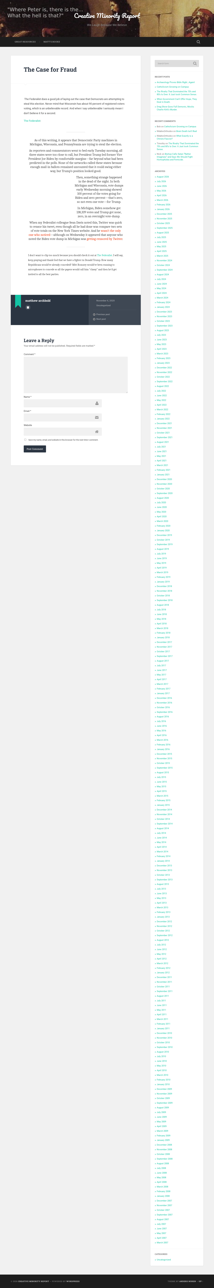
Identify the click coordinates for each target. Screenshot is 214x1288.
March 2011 (162, 1019)
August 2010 (163, 1052)
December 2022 (164, 367)
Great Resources (25, 41)
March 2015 (162, 796)
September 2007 (165, 1214)
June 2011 (162, 1005)
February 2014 (163, 856)
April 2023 (162, 349)
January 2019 (163, 581)
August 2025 (163, 232)
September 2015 (165, 768)
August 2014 (163, 828)
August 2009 (163, 1107)
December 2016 (164, 698)
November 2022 (164, 372)
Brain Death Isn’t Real (186, 131)
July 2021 (161, 446)
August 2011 (163, 996)
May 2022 (161, 400)
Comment (29, 354)
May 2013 (161, 898)
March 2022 (162, 409)
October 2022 (163, 377)
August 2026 (163, 176)
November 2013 (164, 870)
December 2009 (164, 1089)
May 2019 (161, 563)
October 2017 (163, 651)
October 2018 (163, 595)
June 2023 (162, 339)
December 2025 (164, 214)
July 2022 (161, 391)
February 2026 (163, 204)
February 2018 (163, 633)
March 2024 (162, 297)
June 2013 (162, 893)
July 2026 (161, 181)
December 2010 (164, 1033)
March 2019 (162, 572)
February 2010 (163, 1079)
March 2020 (162, 521)
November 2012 (164, 926)
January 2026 (163, 209)
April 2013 (162, 903)
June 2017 (162, 670)
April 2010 (162, 1070)
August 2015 (163, 772)
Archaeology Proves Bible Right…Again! (176, 82)
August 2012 (163, 940)
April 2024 (162, 293)
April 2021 (162, 460)
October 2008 (163, 1154)
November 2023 (164, 316)
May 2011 (161, 1010)
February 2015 (163, 800)
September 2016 (165, 712)
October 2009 (163, 1098)
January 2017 (163, 693)
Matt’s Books (52, 41)
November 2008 (164, 1149)
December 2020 (164, 479)
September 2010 (165, 1047)
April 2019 (162, 567)
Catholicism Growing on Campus (173, 87)
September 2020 (165, 493)
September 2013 (165, 879)
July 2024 (161, 279)
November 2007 (164, 1205)
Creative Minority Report (107, 15)
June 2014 (162, 837)
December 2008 (164, 1145)
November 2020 (164, 484)
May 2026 (161, 190)
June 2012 (162, 949)
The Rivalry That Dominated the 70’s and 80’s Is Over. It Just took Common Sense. (177, 93)
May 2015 (161, 786)
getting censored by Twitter (104, 239)
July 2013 (161, 889)
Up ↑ (201, 1281)
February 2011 (163, 1024)
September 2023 (165, 325)
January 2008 (163, 1196)
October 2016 (163, 707)
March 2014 (162, 851)
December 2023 (164, 311)
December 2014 (164, 809)
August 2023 (163, 330)
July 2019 (161, 553)
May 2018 (161, 619)
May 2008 (161, 1177)
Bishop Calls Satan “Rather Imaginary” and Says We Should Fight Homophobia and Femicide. (175, 157)
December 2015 (164, 754)
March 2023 (162, 353)
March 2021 (162, 465)
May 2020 (161, 512)
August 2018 (163, 605)
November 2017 (164, 647)
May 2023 (161, 344)
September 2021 (165, 437)
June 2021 (162, 451)
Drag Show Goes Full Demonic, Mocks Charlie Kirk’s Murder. (175, 108)
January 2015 (163, 805)
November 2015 (164, 758)
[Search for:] (177, 63)
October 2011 (163, 986)
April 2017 (162, 679)
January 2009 (163, 1140)
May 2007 (161, 1233)
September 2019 (165, 544)
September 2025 (165, 228)
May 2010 (161, 1065)
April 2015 (162, 791)
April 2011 (162, 1014)
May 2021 (161, 456)
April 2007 (162, 1238)
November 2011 (164, 982)
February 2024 (163, 302)
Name (27, 397)
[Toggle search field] (198, 42)
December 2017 (164, 642)
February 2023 (163, 358)
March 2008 (162, 1186)
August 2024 (163, 274)
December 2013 (164, 865)
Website (28, 425)
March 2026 (162, 200)
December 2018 (164, 586)
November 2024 (164, 260)
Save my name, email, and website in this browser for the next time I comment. (63, 440)
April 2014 (162, 847)
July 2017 (161, 665)
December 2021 (164, 423)
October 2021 (163, 432)
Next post (101, 319)
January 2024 (163, 307)
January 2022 (163, 418)
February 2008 (163, 1191)
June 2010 (162, 1061)
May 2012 (161, 954)
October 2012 (163, 930)
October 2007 (163, 1210)
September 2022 (165, 381)
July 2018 (161, 609)
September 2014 (165, 823)
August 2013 (163, 884)
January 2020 (163, 530)
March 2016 (162, 740)
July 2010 (161, 1056)
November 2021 (164, 428)
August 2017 (163, 661)
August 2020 (163, 498)
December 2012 (164, 921)
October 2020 (163, 488)
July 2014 (161, 833)
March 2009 (162, 1131)
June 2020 (162, 507)
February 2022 (163, 414)
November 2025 (164, 218)
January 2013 (163, 917)
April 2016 (162, 735)
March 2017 (162, 684)
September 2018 (165, 600)
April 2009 (162, 1126)
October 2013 (163, 875)
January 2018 (163, 637)
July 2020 (161, 502)
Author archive (28, 307)
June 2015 (162, 782)
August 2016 (163, 716)
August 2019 (163, 549)
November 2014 (164, 814)
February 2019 (163, 577)
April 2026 (162, 195)
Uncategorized (103, 305)
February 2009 (163, 1135)
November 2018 (164, 591)
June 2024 (162, 284)
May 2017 (161, 674)
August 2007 (163, 1219)
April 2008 (162, 1182)
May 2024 (161, 288)
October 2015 (163, 763)
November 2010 (164, 1038)
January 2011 (163, 1028)
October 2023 (163, 321)
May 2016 (161, 730)
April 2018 (162, 623)
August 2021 (163, 442)
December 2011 (164, 977)
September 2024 (165, 270)
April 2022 (162, 405)
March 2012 (162, 963)
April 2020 (162, 516)
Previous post (103, 314)
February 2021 (163, 470)
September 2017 (165, 656)
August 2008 (163, 1163)
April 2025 (162, 251)
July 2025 (161, 237)
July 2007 (161, 1224)
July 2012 (161, 944)
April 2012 (162, 958)
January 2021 (163, 474)
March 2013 (162, 907)
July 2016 (161, 721)
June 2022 (162, 395)
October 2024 (163, 265)
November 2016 (164, 702)
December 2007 (164, 1200)
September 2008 (165, 1159)
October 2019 (163, 540)
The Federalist (32, 120)
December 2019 (164, 535)
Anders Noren (187, 1281)
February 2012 (163, 968)
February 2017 (163, 688)
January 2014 (163, 861)
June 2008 (162, 1173)
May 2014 (161, 842)
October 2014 (163, 819)
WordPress (73, 1281)
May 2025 (161, 246)
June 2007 (162, 1228)
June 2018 (162, 614)
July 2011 (161, 1000)
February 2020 (163, 526)
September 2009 (165, 1103)
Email (27, 411)
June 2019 (162, 558)
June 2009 (162, 1117)
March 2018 (162, 628)
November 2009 (164, 1093)
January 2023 (163, 363)
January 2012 (163, 972)
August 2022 (163, 386)
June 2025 (162, 242)
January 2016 (163, 749)
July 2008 (161, 1168)
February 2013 (163, 912)
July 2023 (161, 335)
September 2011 (165, 991)
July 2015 (161, 777)
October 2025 (163, 223)
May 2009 (161, 1121)
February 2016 (163, 744)
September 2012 (165, 935)
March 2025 (162, 256)
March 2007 (162, 1242)
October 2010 (163, 1042)
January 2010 (163, 1084)
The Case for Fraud (50, 69)
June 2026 (162, 186)
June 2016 (162, 726)
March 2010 (162, 1075)
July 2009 (161, 1112)
